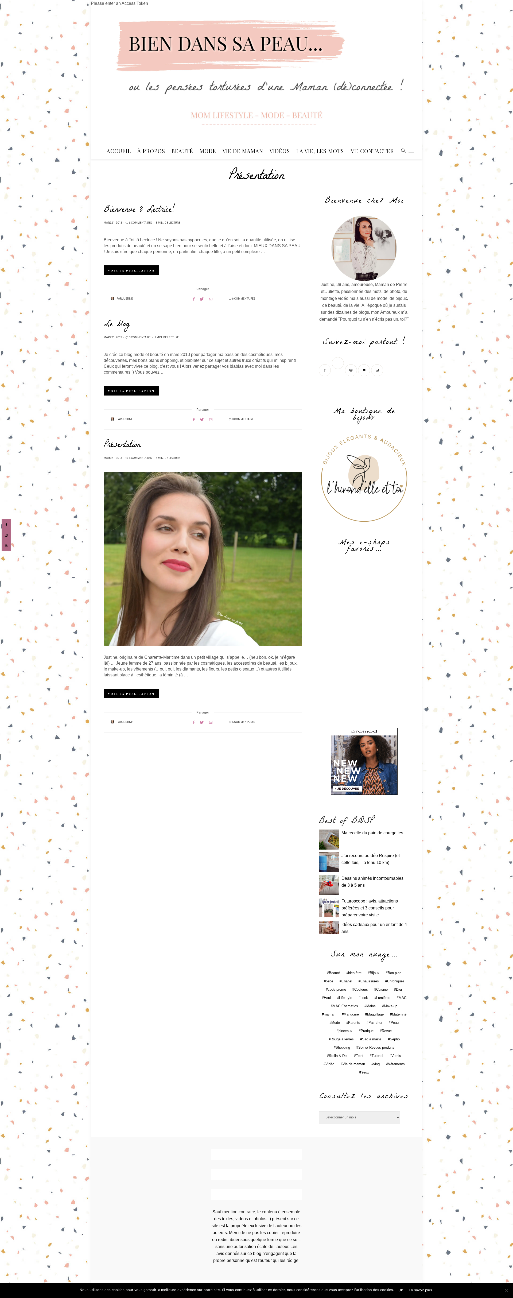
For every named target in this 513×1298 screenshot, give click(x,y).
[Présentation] (203, 559)
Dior (399, 989)
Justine (127, 299)
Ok (400, 1290)
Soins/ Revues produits (376, 1047)
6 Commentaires (140, 223)
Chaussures (369, 981)
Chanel (346, 981)
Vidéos (280, 150)
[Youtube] (364, 369)
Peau (395, 1023)
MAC (402, 998)
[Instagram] (351, 369)
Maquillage (375, 1014)
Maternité (399, 1014)
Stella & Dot (338, 1056)
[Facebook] (325, 369)
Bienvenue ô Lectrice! (139, 210)
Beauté (182, 150)
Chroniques (396, 981)
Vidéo (329, 1064)
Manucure (351, 1014)
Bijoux (374, 973)
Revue (387, 1031)
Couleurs (361, 989)
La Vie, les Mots (320, 150)
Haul (327, 998)
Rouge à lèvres (342, 1039)
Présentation (122, 445)
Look (364, 998)
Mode (208, 150)
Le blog (116, 325)
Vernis (396, 1056)
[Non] (506, 1290)
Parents (354, 1023)
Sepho (395, 1039)
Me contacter (372, 150)
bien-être (355, 973)
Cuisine (382, 989)
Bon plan (394, 973)
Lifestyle (345, 998)
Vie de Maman (243, 150)
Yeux (365, 1072)
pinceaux (345, 1031)
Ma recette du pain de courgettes (372, 833)
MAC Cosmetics (345, 1006)
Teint (359, 1056)
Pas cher (375, 1023)
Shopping (343, 1047)
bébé (329, 981)
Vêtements (396, 1064)
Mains (371, 1006)
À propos (151, 150)
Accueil (119, 150)
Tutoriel (377, 1056)
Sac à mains (372, 1039)
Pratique (367, 1031)
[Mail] (377, 369)
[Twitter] (338, 369)
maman (329, 1014)
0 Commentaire (139, 337)
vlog (376, 1064)
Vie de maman (354, 1064)
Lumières (383, 998)
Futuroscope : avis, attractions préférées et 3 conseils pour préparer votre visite (369, 908)
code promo (337, 989)
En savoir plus (420, 1290)
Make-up (390, 1006)
